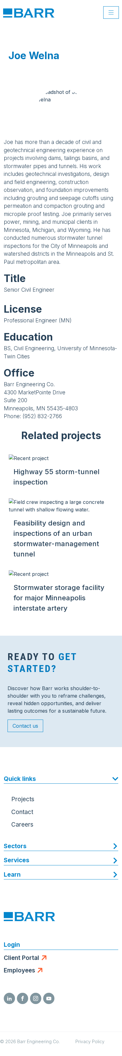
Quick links (20, 778)
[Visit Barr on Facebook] (22, 998)
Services (16, 860)
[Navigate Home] (28, 12)
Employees (19, 970)
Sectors (15, 846)
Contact (22, 812)
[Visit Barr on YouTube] (48, 998)
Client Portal (21, 957)
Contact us (25, 726)
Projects (22, 799)
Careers (22, 824)
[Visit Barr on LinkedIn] (9, 998)
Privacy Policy (89, 1041)
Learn (12, 874)
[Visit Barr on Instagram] (35, 998)
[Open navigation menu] (111, 12)
